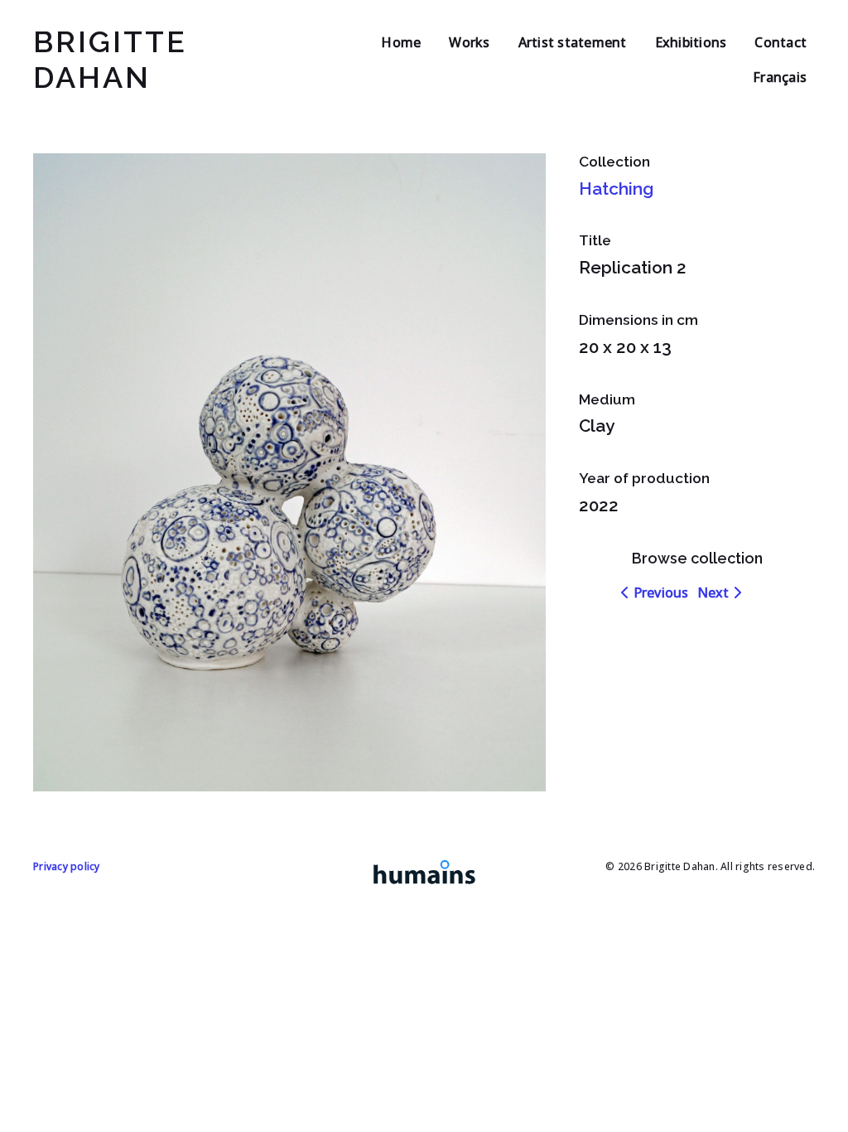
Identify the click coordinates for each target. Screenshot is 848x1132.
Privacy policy (66, 866)
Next (715, 592)
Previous (658, 592)
